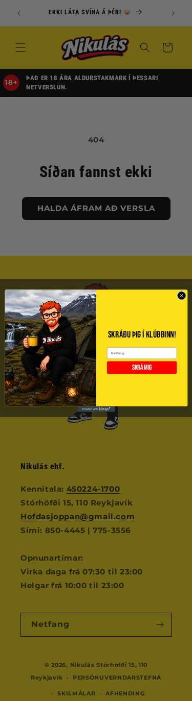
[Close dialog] (181, 295)
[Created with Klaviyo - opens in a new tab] (96, 409)
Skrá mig (142, 367)
